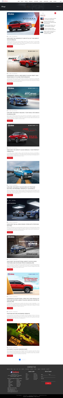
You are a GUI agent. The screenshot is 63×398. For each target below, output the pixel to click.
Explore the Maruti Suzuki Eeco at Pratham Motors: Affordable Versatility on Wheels (49, 32)
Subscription (46, 1)
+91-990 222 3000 (13, 387)
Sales (22, 1)
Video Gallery (35, 374)
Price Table (35, 379)
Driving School (53, 4)
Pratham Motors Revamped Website (18, 313)
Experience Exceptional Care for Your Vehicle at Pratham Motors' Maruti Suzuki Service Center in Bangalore (23, 300)
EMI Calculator (36, 378)
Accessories (36, 1)
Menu (61, 1)
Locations (27, 379)
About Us (27, 374)
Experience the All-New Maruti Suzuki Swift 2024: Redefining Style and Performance (50, 22)
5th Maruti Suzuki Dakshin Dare (17, 349)
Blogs (26, 377)
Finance (41, 1)
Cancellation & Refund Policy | (34, 395)
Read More (10, 46)
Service (26, 1)
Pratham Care (36, 377)
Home (19, 1)
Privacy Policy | (25, 395)
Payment (54, 1)
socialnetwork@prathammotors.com (13, 390)
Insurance (30, 1)
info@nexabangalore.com (11, 389)
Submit (48, 383)
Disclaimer (35, 373)
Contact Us (27, 378)
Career (51, 1)
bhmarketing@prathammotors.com (13, 391)
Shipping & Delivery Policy (43, 395)
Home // (58, 6)
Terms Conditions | (19, 395)
